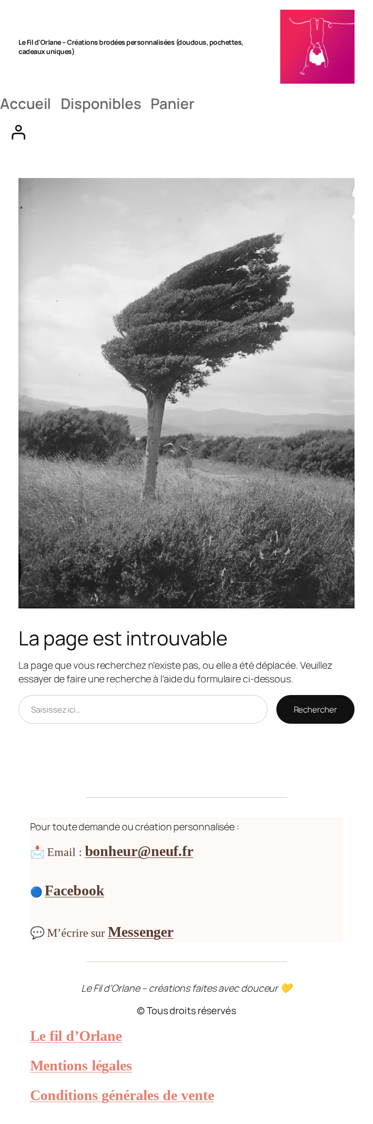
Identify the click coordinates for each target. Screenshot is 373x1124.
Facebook (74, 890)
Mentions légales (81, 1065)
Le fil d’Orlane (76, 1036)
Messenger (140, 932)
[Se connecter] (186, 132)
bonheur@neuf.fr (139, 851)
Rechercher (315, 709)
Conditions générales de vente (122, 1095)
